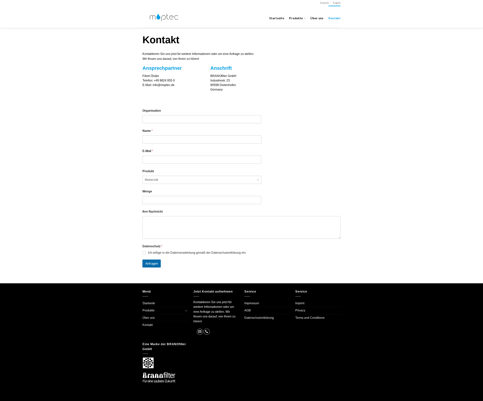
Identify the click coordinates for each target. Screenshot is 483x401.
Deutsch (324, 2)
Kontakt (334, 18)
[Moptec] (163, 16)
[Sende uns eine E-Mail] (200, 332)
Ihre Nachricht (152, 211)
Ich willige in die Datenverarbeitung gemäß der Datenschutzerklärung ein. (197, 252)
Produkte (296, 18)
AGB (247, 310)
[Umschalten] (186, 310)
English (337, 2)
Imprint (299, 303)
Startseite (276, 18)
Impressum (251, 303)
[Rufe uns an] (207, 332)
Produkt (148, 171)
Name (147, 130)
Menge (147, 191)
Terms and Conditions (310, 317)
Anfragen (151, 263)
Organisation (151, 110)
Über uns (317, 18)
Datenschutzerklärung (259, 317)
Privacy (300, 310)
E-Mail (147, 151)
